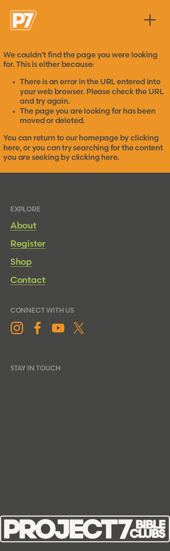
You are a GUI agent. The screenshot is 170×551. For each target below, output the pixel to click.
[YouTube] (58, 328)
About (23, 226)
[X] (78, 328)
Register (28, 244)
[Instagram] (17, 328)
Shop (21, 262)
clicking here (94, 157)
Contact (27, 280)
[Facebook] (37, 328)
